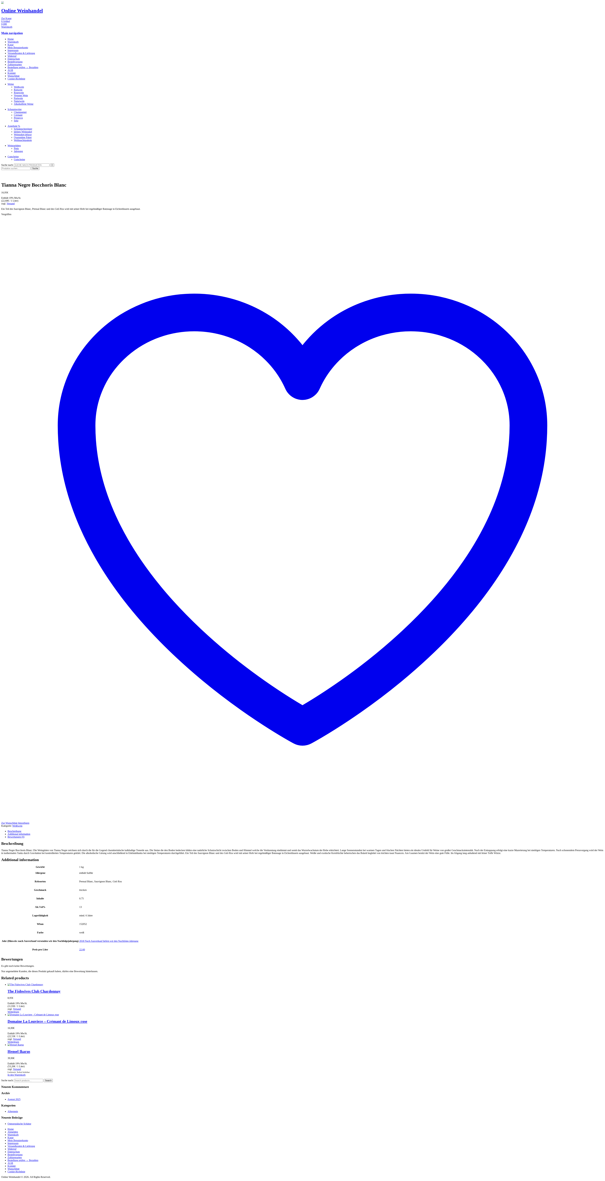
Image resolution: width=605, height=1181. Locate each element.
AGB (10, 70)
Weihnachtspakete (23, 140)
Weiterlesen (13, 1011)
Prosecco (18, 117)
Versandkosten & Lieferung (21, 53)
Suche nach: (7, 165)
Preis (16, 148)
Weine (11, 84)
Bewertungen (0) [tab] (16, 837)
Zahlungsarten (15, 64)
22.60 (82, 949)
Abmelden (13, 1132)
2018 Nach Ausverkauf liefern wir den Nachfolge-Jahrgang (108, 941)
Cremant (18, 115)
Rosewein (19, 92)
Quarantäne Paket (23, 137)
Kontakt (12, 73)
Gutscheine (13, 156)
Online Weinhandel (22, 10)
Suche (35, 168)
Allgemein (13, 1111)
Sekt (16, 120)
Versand (11, 203)
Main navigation (12, 33)
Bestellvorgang (15, 61)
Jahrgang (18, 151)
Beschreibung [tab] (14, 831)
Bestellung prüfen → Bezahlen (23, 67)
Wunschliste (14, 76)
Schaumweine (15, 109)
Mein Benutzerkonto (18, 47)
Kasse (11, 44)
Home (11, 39)
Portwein (18, 98)
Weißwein (19, 87)
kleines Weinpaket (23, 131)
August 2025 (14, 1099)
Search (48, 1080)
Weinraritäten (14, 145)
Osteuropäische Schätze (19, 1123)
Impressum (13, 50)
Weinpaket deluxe (23, 134)
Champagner (20, 112)
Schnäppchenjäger (23, 129)
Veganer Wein (21, 95)
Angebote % (14, 126)
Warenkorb (13, 42)
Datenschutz (14, 59)
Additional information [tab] (19, 834)
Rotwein (18, 89)
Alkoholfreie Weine (23, 104)
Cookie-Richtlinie (16, 78)
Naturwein (19, 101)
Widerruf (12, 56)
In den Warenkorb (17, 1075)
